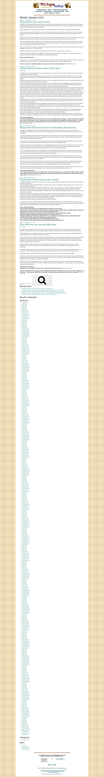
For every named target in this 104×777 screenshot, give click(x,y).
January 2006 (25, 658)
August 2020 (25, 406)
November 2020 (26, 402)
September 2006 (26, 646)
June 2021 (24, 392)
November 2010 (26, 574)
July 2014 (24, 511)
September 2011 (26, 560)
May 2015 (24, 497)
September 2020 (26, 405)
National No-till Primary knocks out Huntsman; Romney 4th (47, 127)
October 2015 (25, 490)
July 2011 (24, 563)
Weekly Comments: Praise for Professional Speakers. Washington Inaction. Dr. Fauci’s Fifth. (43, 290)
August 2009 (25, 596)
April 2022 (24, 377)
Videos (67, 11)
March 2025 (25, 327)
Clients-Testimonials (59, 11)
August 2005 (25, 665)
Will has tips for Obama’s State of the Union (40, 68)
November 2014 (26, 505)
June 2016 (24, 478)
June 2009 (24, 599)
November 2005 (26, 661)
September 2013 (26, 526)
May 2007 (24, 635)
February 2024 (25, 346)
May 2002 (24, 721)
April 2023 (24, 360)
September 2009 (26, 595)
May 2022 (24, 376)
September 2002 (26, 715)
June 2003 (24, 703)
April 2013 (24, 533)
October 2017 (25, 455)
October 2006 (25, 645)
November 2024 (26, 333)
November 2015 (26, 488)
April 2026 (24, 308)
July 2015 (24, 494)
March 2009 (25, 603)
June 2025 (24, 323)
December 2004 (25, 677)
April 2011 (24, 567)
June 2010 (24, 582)
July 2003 (24, 701)
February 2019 (25, 432)
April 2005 (24, 671)
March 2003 (25, 707)
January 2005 (25, 675)
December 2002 (25, 711)
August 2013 (25, 527)
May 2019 (24, 428)
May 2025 (24, 324)
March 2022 (25, 379)
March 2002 (25, 724)
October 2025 (25, 317)
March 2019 (25, 431)
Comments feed (25, 747)
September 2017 (26, 456)
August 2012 (25, 544)
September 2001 (26, 733)
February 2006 (25, 656)
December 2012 (25, 538)
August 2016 (25, 475)
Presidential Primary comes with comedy (39, 179)
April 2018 (24, 446)
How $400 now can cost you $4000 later (38, 224)
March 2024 (25, 344)
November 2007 (26, 626)
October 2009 (25, 593)
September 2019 (26, 422)
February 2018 (25, 449)
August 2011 (25, 562)
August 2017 (25, 458)
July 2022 (24, 373)
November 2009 (26, 592)
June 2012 (24, 547)
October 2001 (25, 731)
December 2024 (25, 331)
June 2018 (24, 444)
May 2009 (24, 600)
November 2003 (26, 695)
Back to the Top (52, 764)
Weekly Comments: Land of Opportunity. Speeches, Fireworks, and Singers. (39, 294)
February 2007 (25, 639)
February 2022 (25, 380)
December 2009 (25, 590)
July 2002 (24, 718)
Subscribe (51, 13)
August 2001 (25, 734)
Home (46, 13)
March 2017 (25, 465)
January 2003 (25, 710)
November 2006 (26, 644)
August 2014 (25, 510)
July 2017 (24, 459)
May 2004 (24, 687)
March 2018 (25, 448)
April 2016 (24, 481)
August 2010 (25, 579)
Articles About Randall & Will (60, 9)
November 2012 (26, 540)
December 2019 (25, 418)
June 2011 (24, 564)
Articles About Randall (61, 770)
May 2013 (24, 531)
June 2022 (24, 374)
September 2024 (26, 336)
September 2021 (26, 387)
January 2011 (25, 572)
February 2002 (25, 726)
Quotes (49, 9)
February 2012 (25, 553)
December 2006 (25, 642)
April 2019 (24, 429)
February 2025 (25, 328)
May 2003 (24, 704)
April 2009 (24, 602)
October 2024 (25, 334)
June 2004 (24, 685)
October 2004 (25, 680)
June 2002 (24, 720)
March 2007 (25, 638)
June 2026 (24, 305)
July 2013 (24, 528)
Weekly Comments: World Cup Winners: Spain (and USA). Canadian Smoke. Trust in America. (43, 291)
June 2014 (24, 513)
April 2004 (24, 688)
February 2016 (25, 484)
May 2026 (24, 307)
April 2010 (24, 585)
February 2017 (25, 467)
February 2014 (25, 518)
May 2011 (24, 566)
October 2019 (25, 420)
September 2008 (26, 612)
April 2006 (24, 654)
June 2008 (24, 616)
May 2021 (24, 393)
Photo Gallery (39, 11)
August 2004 (25, 682)
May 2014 (24, 514)
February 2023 (25, 363)
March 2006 (25, 655)
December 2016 (25, 469)
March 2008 (25, 621)
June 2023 (24, 357)
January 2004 (25, 692)
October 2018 (25, 438)
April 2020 (24, 412)
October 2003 (25, 697)
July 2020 (24, 408)
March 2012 (25, 551)
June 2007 (24, 633)
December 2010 (25, 573)
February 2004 (25, 691)
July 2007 (24, 632)
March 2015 (25, 500)
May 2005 (24, 669)
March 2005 (25, 672)
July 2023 (24, 356)
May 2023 (24, 359)
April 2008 (24, 619)
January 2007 (25, 641)
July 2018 (24, 442)
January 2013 (25, 537)
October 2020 (25, 403)
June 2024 (24, 340)
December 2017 (25, 452)
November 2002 (26, 713)
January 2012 (25, 554)
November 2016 (26, 471)
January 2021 (25, 399)
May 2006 (24, 652)
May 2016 (24, 479)
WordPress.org (25, 749)
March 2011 (25, 569)
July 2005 (24, 667)
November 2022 (26, 367)
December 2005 (25, 659)
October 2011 (25, 559)
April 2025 (24, 325)
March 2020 (25, 413)
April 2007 (24, 636)
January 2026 (25, 313)
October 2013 (25, 524)
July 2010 (24, 580)
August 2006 (25, 648)
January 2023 (25, 364)
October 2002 (25, 714)
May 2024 (24, 341)
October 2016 (25, 472)
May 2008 (24, 618)
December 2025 (25, 314)
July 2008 (24, 615)
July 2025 (24, 321)
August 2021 (25, 389)
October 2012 (25, 541)
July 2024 (24, 338)
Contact (57, 13)
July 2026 (24, 304)
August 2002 (25, 717)
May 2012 (24, 549)
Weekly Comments (41, 9)
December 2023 (25, 349)
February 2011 (25, 570)
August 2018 (25, 441)
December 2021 (25, 383)
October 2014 (25, 507)
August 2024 (25, 337)
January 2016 (25, 485)
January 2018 (25, 451)
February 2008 (25, 622)
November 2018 (26, 436)
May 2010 (24, 583)
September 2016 (26, 474)
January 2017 (25, 468)
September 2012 (26, 543)
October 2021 (25, 386)
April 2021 (24, 395)
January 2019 (25, 433)
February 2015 (25, 501)
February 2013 (25, 536)
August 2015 (25, 492)
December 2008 (25, 608)
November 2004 (26, 678)
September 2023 (26, 353)
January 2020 (25, 416)
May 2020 (24, 410)
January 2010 (25, 589)
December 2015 (25, 487)
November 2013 (26, 523)
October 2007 (25, 628)
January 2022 (25, 382)
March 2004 (25, 690)
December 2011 (25, 556)
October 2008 (25, 610)
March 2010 (25, 586)
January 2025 (25, 330)
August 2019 (25, 423)
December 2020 (25, 400)
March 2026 (25, 310)
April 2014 (24, 515)
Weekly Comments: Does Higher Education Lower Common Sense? (37, 288)
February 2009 (25, 605)
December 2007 (25, 625)
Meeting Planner (48, 11)
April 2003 (24, 705)
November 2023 (26, 350)
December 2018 (25, 435)
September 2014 (26, 508)
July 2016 (24, 477)
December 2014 (25, 504)
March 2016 (25, 482)
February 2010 (25, 587)
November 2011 (26, 557)
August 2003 (25, 700)
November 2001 (26, 730)
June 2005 (24, 668)
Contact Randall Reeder (53, 772)
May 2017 (24, 462)
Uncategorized (25, 739)
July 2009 (24, 597)
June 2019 (24, 426)
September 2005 (26, 664)
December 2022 (25, 366)
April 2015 (24, 498)
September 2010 (26, 577)
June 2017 (24, 461)
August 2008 (25, 613)
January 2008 (25, 623)
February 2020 (25, 415)
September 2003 (26, 698)
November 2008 (26, 609)
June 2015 (24, 495)
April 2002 (24, 723)
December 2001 (25, 728)
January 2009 (25, 606)
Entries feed (25, 746)
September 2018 (26, 439)
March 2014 (25, 517)
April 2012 (24, 550)
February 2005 (25, 674)
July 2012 (24, 546)
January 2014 (25, 520)
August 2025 (25, 320)
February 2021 (25, 397)
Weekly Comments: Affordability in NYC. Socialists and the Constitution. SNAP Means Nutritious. (44, 293)
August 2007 (25, 631)
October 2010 (25, 576)
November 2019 (26, 419)
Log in (23, 745)
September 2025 (26, 318)
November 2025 (26, 315)
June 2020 (24, 409)
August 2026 (25, 302)
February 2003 (25, 708)
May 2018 (24, 445)
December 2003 (25, 694)
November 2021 (26, 385)
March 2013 (25, 534)
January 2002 (25, 727)
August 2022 (25, 372)
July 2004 (24, 684)
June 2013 (24, 530)
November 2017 (26, 454)
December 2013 (25, 521)
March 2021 (25, 396)
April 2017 (24, 464)
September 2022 (26, 370)
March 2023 (25, 361)
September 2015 (26, 491)
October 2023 (25, 351)
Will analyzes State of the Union (35, 22)
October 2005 (25, 662)
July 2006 (24, 649)
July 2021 (24, 390)
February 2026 (25, 311)
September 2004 (26, 681)
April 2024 (24, 343)
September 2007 (26, 629)
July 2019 (24, 425)
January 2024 (25, 347)
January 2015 (25, 503)
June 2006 (24, 651)
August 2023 (25, 354)
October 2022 (25, 369)
